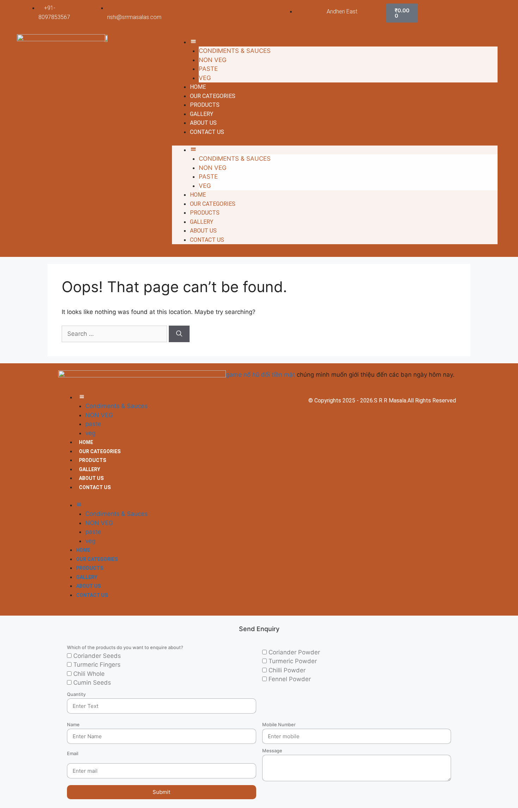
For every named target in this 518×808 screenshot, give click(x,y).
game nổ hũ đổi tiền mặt (260, 374)
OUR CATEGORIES (212, 96)
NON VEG (213, 59)
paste (208, 68)
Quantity (76, 694)
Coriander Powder (294, 652)
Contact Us (207, 132)
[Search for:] (115, 333)
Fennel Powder (290, 679)
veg (205, 77)
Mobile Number (279, 724)
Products (205, 104)
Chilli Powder (287, 670)
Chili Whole (89, 673)
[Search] (179, 334)
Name (73, 724)
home (198, 87)
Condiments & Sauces (235, 50)
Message (272, 750)
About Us (203, 122)
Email (72, 753)
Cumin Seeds (92, 682)
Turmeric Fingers (97, 664)
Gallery (201, 114)
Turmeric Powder (293, 661)
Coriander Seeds (97, 655)
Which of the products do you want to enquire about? (125, 647)
